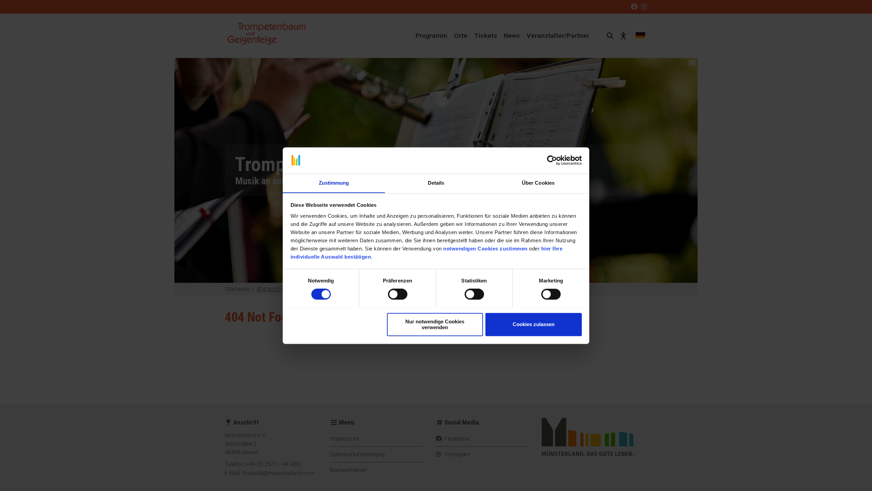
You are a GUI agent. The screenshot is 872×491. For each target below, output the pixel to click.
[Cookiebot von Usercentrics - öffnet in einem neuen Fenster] (552, 160)
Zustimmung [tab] (334, 183)
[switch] (397, 294)
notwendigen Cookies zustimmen (485, 248)
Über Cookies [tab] (538, 183)
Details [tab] (436, 183)
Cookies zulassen (534, 324)
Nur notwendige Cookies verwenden (434, 324)
